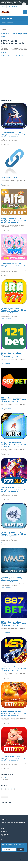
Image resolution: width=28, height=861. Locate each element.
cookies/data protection (14, 4)
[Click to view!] (14, 60)
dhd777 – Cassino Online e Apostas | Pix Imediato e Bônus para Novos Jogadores (13, 758)
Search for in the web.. (13, 55)
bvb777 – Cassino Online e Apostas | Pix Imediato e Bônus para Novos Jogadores (13, 713)
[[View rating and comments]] (6, 142)
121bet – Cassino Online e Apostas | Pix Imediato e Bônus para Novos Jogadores (13, 355)
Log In (9, 6)
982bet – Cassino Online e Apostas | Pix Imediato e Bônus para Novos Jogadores (13, 399)
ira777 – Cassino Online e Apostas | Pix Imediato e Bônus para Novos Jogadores (13, 310)
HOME (3, 18)
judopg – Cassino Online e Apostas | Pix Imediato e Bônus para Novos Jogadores (13, 134)
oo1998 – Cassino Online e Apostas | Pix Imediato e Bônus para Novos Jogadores (13, 265)
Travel (6, 777)
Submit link (14, 6)
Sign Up (3, 6)
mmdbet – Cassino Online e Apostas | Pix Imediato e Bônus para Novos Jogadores (13, 579)
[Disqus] (14, 80)
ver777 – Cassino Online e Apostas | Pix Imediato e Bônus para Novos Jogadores (13, 668)
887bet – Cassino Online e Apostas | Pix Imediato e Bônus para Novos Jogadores (13, 624)
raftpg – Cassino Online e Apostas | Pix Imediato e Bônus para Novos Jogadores (13, 534)
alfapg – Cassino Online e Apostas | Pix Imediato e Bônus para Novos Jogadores (13, 220)
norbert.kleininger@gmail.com (7, 835)
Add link (9, 18)
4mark (18, 856)
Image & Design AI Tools (10, 177)
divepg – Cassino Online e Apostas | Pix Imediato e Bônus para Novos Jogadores (13, 444)
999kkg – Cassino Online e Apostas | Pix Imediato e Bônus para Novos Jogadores (13, 489)
